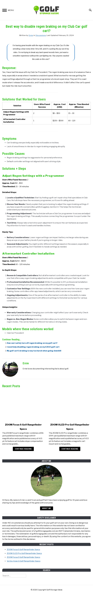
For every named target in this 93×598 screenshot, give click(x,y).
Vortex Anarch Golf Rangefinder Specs (23, 561)
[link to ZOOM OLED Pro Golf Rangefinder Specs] (70, 405)
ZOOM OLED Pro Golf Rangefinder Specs (24, 553)
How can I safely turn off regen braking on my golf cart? (32, 343)
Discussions (40, 35)
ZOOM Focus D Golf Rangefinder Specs (23, 557)
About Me (46, 508)
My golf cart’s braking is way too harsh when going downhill (34, 351)
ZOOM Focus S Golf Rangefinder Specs (23, 549)
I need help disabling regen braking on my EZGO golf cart (33, 347)
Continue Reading (23, 449)
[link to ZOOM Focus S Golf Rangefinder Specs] (23, 405)
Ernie (31, 35)
